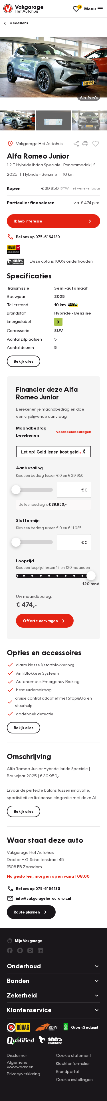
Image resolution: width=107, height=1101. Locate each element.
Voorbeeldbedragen (73, 431)
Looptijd (25, 560)
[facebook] (10, 950)
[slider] (16, 489)
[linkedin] (40, 950)
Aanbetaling (29, 467)
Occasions (18, 23)
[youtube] (20, 950)
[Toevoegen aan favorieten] (95, 143)
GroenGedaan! (84, 1027)
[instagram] (30, 950)
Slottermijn (28, 520)
